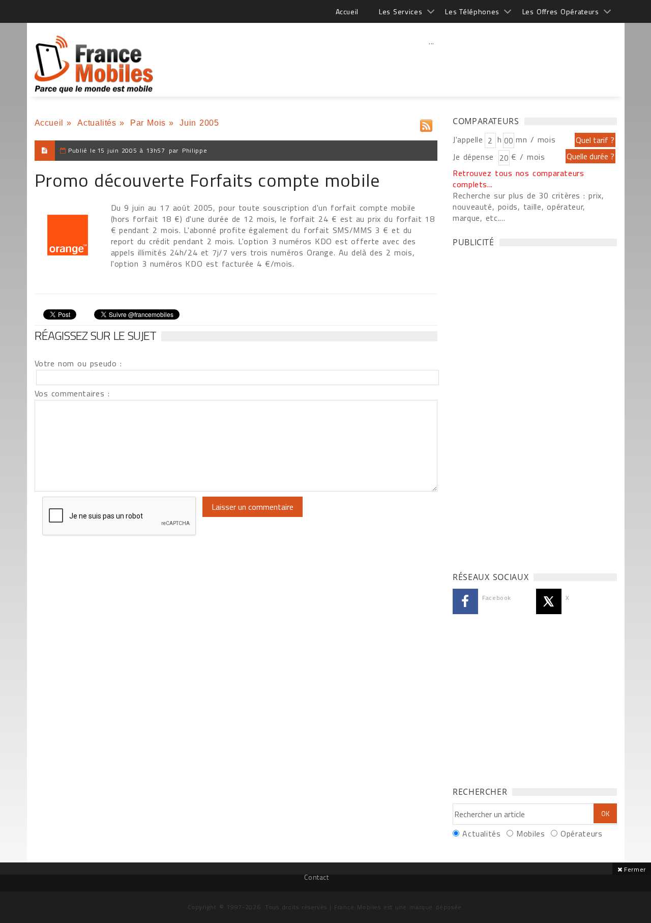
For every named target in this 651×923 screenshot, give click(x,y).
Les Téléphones (472, 11)
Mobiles (530, 833)
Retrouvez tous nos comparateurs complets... (518, 178)
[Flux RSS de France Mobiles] (426, 123)
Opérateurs (581, 833)
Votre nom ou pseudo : (78, 363)
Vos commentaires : (72, 393)
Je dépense (475, 156)
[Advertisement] (432, 63)
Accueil (347, 11)
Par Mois (148, 123)
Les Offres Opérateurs (560, 11)
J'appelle (468, 139)
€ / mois (528, 156)
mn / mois (535, 139)
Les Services (400, 11)
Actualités (96, 123)
